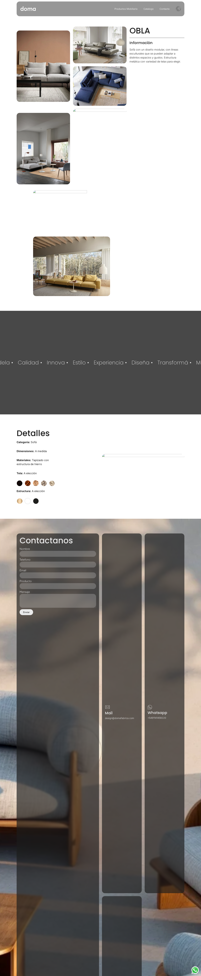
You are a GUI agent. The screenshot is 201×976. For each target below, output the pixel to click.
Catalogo (148, 8)
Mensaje (25, 591)
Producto (26, 581)
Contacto (165, 8)
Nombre (25, 548)
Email (23, 570)
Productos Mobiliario (126, 8)
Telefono (25, 559)
